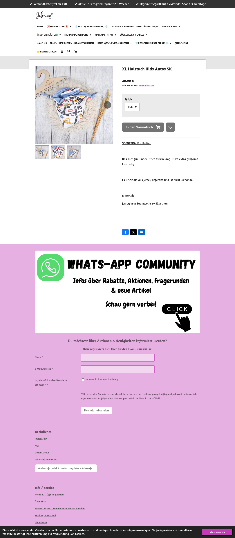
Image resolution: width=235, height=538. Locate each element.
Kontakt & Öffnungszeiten (49, 494)
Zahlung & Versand (45, 515)
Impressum (41, 438)
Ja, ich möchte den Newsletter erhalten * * (51, 382)
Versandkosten (146, 85)
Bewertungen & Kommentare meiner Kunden (60, 508)
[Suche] (68, 51)
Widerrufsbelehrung (46, 459)
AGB (37, 445)
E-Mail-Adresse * (44, 368)
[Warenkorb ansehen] (75, 52)
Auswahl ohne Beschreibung (102, 379)
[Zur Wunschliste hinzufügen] (170, 127)
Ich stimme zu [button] (217, 532)
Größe (129, 99)
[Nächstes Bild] (107, 105)
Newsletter (41, 522)
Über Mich (40, 501)
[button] (42, 152)
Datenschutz (42, 452)
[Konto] (61, 52)
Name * (39, 357)
